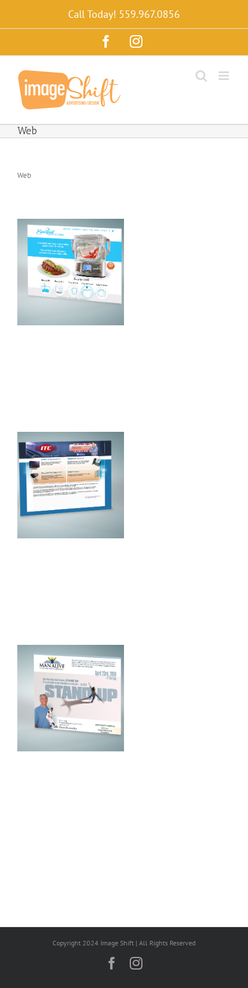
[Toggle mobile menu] (225, 76)
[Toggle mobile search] (201, 76)
